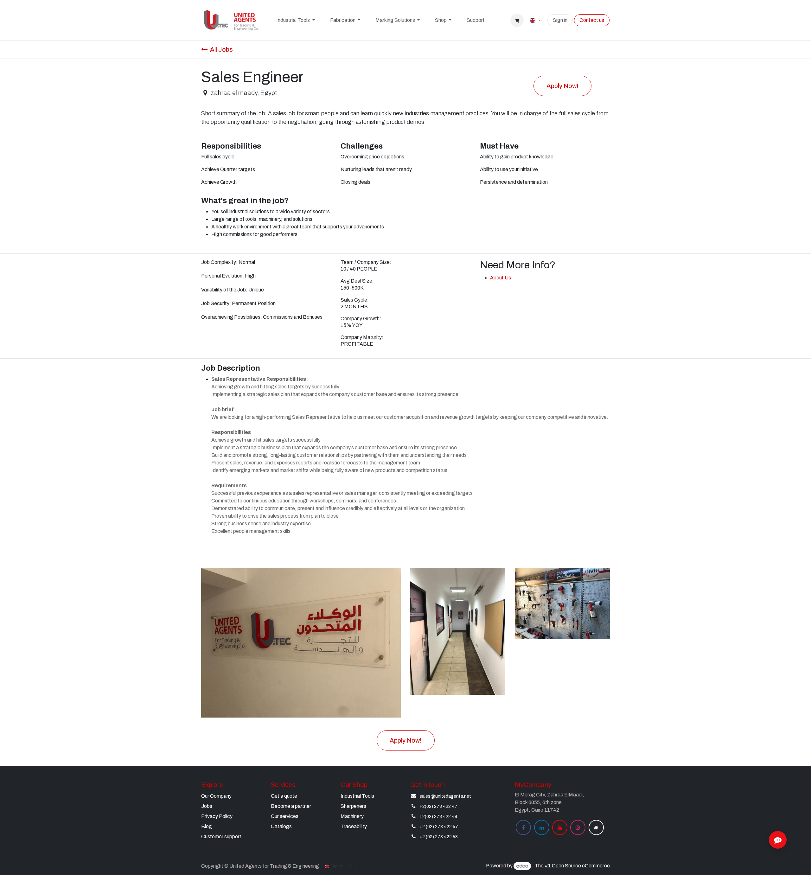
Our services (284, 816)
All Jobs (221, 49)
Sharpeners (353, 806)
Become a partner (291, 806)
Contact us (591, 20)
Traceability (354, 826)
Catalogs (281, 826)
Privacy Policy (217, 816)
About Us (500, 277)
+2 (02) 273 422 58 (438, 836)
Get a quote (284, 796)
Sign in (560, 20)
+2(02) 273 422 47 (438, 806)
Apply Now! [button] (562, 85)
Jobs (206, 806)
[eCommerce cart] (517, 20)
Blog (206, 826)
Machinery (352, 816)
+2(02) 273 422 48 (438, 816)
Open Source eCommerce (581, 866)
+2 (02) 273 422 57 (438, 826)
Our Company (216, 796)
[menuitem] (295, 20)
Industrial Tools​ (357, 796)
